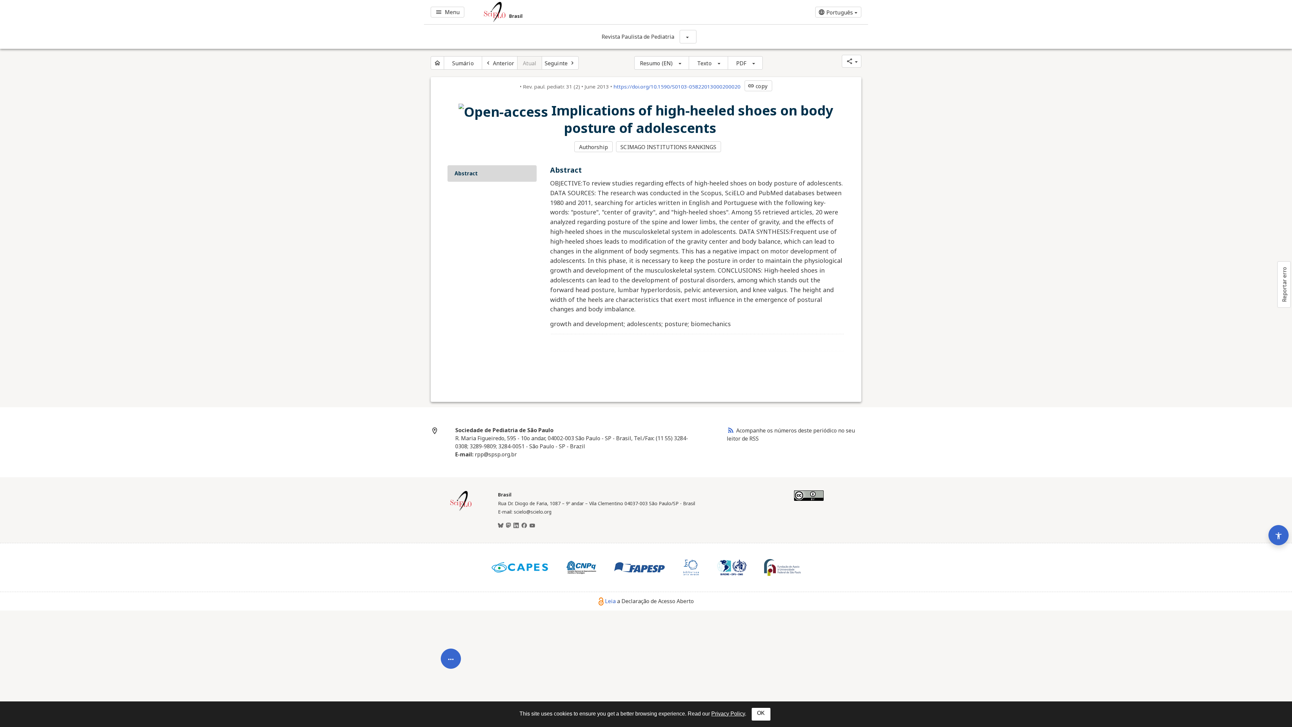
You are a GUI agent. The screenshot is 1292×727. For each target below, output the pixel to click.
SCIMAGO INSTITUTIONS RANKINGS (668, 147)
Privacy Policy (728, 714)
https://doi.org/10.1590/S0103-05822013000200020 (677, 86)
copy (757, 86)
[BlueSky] (500, 525)
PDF (741, 63)
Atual (530, 63)
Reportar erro (1284, 284)
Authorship (593, 147)
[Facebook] (524, 525)
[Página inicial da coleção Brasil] (461, 510)
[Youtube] (532, 525)
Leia (610, 601)
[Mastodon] (508, 525)
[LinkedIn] (516, 525)
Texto (704, 63)
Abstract (466, 173)
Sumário (463, 63)
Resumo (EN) (656, 63)
